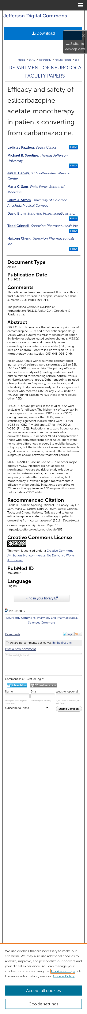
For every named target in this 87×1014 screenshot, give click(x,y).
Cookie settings (63, 971)
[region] (43, 978)
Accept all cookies (43, 990)
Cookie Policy (64, 976)
